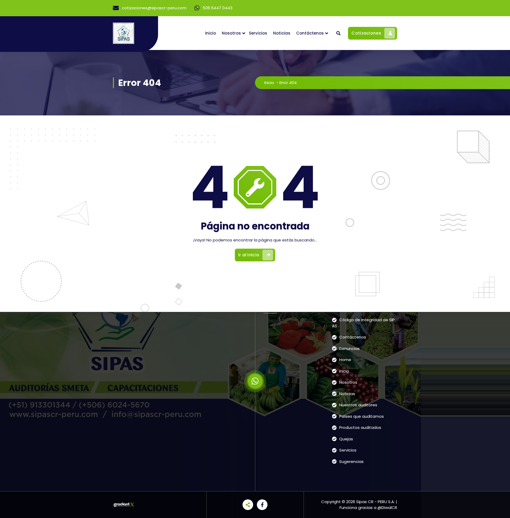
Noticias (281, 33)
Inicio (210, 33)
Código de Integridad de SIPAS (363, 323)
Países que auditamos (361, 416)
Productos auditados (360, 427)
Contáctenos (310, 33)
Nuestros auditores (358, 405)
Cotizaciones (366, 33)
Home (345, 359)
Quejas (346, 439)
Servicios (258, 33)
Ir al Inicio (249, 255)
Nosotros (231, 33)
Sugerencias (351, 461)
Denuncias (349, 348)
